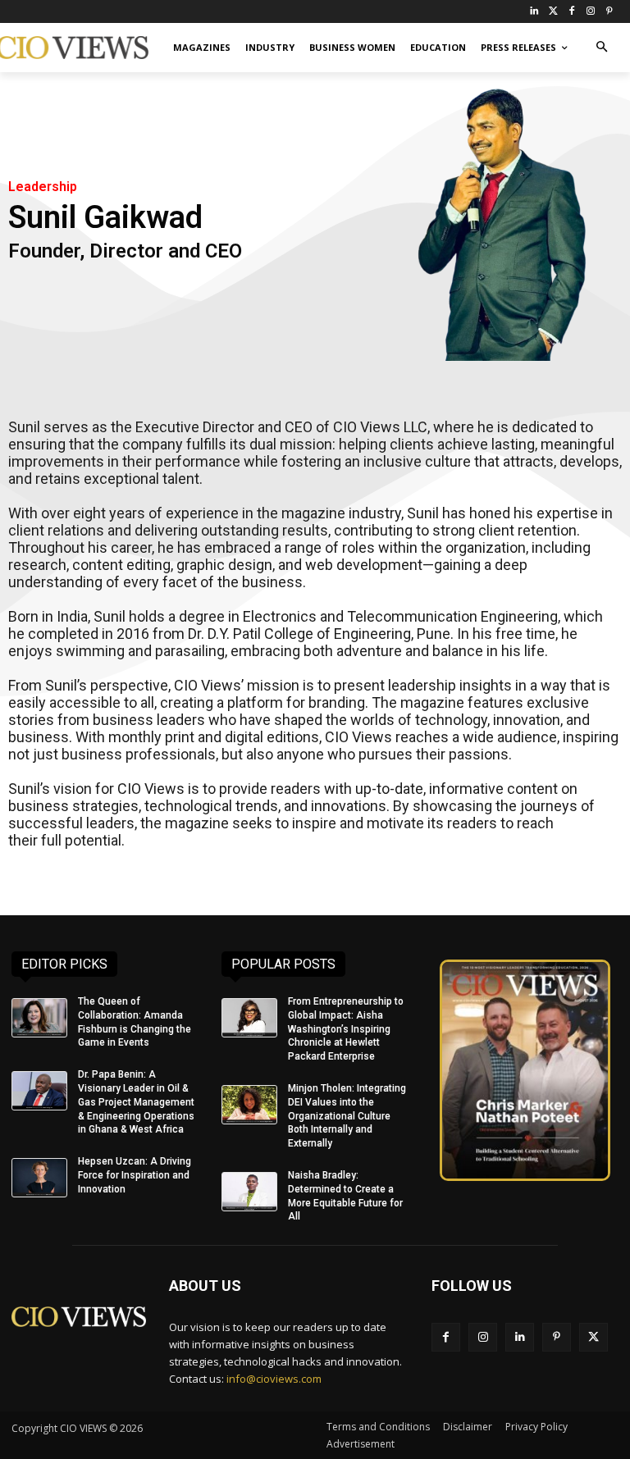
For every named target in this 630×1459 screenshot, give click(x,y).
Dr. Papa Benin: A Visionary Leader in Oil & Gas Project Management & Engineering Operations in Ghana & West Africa (136, 1102)
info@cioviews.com (274, 1378)
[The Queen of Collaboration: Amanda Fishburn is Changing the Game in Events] (39, 1017)
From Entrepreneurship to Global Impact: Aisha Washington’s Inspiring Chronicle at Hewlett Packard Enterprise (346, 1029)
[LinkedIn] (534, 11)
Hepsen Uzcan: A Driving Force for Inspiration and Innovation (134, 1175)
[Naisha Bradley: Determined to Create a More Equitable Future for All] (249, 1191)
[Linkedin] (519, 1337)
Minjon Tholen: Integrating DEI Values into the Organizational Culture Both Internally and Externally (347, 1116)
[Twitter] (553, 11)
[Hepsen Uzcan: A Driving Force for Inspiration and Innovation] (39, 1177)
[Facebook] (572, 11)
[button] (602, 48)
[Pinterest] (609, 11)
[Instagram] (590, 11)
